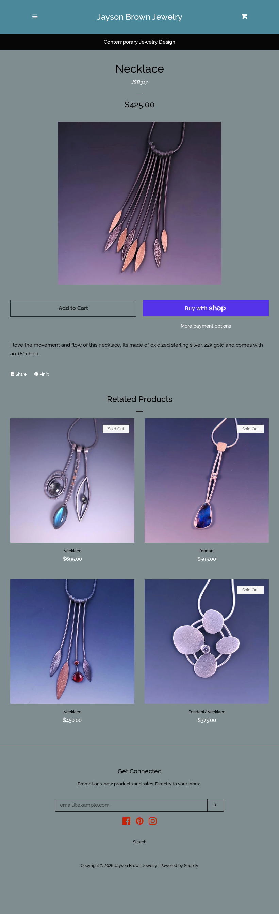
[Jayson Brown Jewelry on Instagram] (153, 823)
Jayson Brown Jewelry (139, 17)
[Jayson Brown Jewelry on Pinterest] (139, 823)
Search (139, 842)
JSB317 (139, 82)
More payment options (206, 326)
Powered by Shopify (179, 865)
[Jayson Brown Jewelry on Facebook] (126, 823)
